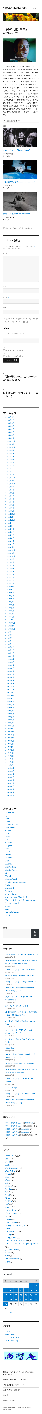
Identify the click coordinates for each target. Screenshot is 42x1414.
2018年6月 (9, 714)
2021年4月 (9, 611)
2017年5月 (9, 753)
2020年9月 (9, 632)
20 (21, 1299)
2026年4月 (9, 429)
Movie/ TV (28, 228)
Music (7, 837)
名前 (5, 286)
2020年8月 (9, 635)
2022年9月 (9, 559)
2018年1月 (9, 729)
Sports (8, 906)
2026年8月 (9, 417)
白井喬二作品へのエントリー (14, 1379)
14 (26, 1295)
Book (7, 818)
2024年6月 (9, 496)
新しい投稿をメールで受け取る (13, 356)
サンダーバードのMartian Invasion (19, 1063)
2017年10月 (10, 738)
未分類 (8, 915)
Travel (8, 876)
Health (8, 855)
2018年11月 (9, 698)
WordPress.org (11, 1340)
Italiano (8, 885)
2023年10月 (10, 520)
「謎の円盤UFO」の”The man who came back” (19, 182)
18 (11, 1299)
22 (31, 1299)
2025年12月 (10, 441)
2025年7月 (9, 456)
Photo (8, 833)
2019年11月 (9, 662)
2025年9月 (9, 450)
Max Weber (10, 827)
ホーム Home (9, 1401)
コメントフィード (12, 1337)
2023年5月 (9, 535)
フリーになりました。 (14, 1123)
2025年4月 (9, 465)
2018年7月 (9, 710)
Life (7, 849)
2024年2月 (9, 508)
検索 (5, 928)
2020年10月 (10, 629)
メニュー (35, 8)
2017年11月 (9, 735)
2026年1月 (9, 438)
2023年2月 (9, 544)
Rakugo (8, 891)
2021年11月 (9, 589)
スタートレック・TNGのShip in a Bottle (21, 954)
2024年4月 (9, 502)
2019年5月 (9, 680)
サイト (5, 307)
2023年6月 (9, 532)
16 (36, 1295)
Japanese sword (12, 903)
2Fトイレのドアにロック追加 (16, 1006)
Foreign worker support (15, 882)
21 (26, 1299)
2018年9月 (9, 704)
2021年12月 (10, 586)
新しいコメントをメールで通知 (13, 350)
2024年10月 (10, 484)
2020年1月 (9, 656)
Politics (8, 858)
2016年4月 (9, 792)
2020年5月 (9, 644)
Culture (8, 843)
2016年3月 (9, 795)
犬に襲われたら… (12, 1129)
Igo (6, 815)
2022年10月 (10, 556)
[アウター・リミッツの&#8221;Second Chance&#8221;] (20, 137)
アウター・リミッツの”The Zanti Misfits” (17, 214)
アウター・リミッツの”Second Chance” (16, 150)
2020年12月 (10, 623)
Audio (7, 821)
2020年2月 (9, 653)
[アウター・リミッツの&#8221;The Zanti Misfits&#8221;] (20, 201)
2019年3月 (9, 686)
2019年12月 (10, 659)
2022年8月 (9, 562)
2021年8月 (9, 599)
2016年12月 (10, 768)
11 (11, 1295)
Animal (8, 864)
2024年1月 (9, 511)
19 (16, 1299)
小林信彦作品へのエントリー (14, 1385)
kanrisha (9, 228)
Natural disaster (12, 912)
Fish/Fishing (10, 867)
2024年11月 (10, 480)
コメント (7, 254)
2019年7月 (9, 674)
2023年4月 (9, 538)
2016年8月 (9, 780)
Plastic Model (11, 879)
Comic (8, 830)
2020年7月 (9, 638)
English (8, 846)
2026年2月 (9, 435)
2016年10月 (10, 774)
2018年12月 (10, 695)
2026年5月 (9, 426)
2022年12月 (10, 550)
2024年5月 (9, 499)
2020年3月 (9, 650)
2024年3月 (9, 505)
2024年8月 (9, 490)
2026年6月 (9, 423)
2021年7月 (9, 602)
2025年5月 (9, 462)
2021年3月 (9, 614)
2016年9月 (9, 777)
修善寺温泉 (9, 1048)
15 (31, 1295)
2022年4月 (9, 574)
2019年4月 (9, 683)
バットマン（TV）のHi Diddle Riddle (20, 1094)
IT (6, 873)
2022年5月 (9, 571)
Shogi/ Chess (10, 894)
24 (6, 1304)
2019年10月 (10, 665)
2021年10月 (10, 592)
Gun (7, 909)
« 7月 (10, 1313)
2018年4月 (9, 720)
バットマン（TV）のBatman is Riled (20, 969)
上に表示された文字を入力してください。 (17, 333)
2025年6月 (9, 459)
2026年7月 (9, 420)
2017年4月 (9, 756)
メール (6, 297)
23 (36, 1299)
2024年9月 (9, 487)
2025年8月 (9, 453)
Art (6, 840)
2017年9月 (9, 741)
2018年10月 (10, 701)
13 (21, 1295)
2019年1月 (9, 692)
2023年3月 (9, 541)
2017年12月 (10, 732)
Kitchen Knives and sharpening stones (21, 900)
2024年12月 (10, 477)
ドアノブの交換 (11, 1087)
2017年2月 (9, 762)
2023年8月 (9, 526)
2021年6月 (9, 605)
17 (6, 1299)
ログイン (8, 1331)
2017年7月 (9, 747)
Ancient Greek (11, 888)
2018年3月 (9, 723)
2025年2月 (9, 471)
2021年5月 (9, 608)
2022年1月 (9, 583)
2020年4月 (9, 647)
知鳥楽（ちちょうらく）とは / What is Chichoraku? (18, 1373)
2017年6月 (9, 750)
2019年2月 (9, 689)
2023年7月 (9, 529)
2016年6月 (9, 786)
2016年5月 (9, 789)
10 (6, 1295)
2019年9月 (9, 668)
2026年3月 (9, 432)
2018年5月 (9, 717)
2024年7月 (9, 493)
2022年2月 (9, 580)
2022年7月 (9, 565)
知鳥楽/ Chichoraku (15, 8)
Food (7, 852)
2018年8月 (9, 707)
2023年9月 (9, 523)
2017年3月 (9, 759)
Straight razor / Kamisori (16, 897)
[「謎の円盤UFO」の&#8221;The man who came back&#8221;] (20, 169)
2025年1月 (9, 474)
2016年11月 (9, 771)
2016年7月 (9, 783)
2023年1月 (9, 547)
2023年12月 (10, 514)
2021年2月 (9, 617)
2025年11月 (10, 444)
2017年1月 (9, 765)
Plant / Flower (11, 870)
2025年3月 (9, 468)
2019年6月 (9, 677)
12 (16, 1295)
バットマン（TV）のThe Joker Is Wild (20, 982)
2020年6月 (9, 641)
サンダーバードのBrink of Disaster (19, 976)
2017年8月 (9, 744)
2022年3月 (9, 577)
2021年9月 (9, 595)
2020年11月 (10, 626)
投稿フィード (10, 1334)
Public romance (12, 824)
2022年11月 (10, 553)
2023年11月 (10, 517)
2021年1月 (9, 620)
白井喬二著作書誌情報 (11, 1390)
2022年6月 (9, 568)
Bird (7, 861)
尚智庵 (5, 1395)
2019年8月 (9, 671)
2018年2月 (9, 726)
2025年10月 (10, 447)
